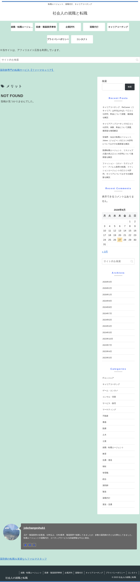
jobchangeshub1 (34, 527)
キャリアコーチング (94, 573)
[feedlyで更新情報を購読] (30, 545)
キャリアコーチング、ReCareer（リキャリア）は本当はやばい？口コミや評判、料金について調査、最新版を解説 (118, 112)
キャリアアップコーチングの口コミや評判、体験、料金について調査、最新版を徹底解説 (118, 127)
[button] (137, 59)
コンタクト (132, 573)
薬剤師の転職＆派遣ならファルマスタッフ (23, 558)
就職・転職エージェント (31, 573)
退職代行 (79, 573)
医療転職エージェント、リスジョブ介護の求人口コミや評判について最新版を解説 (118, 153)
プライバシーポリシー (115, 573)
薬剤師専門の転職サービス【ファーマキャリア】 (27, 70)
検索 (104, 81)
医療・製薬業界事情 (53, 573)
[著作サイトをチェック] (25, 545)
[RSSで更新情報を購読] (34, 545)
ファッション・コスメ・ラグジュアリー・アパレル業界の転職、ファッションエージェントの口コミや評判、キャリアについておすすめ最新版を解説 (118, 170)
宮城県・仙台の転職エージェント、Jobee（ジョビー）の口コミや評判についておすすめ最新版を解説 (118, 140)
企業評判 (68, 573)
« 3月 (105, 251)
